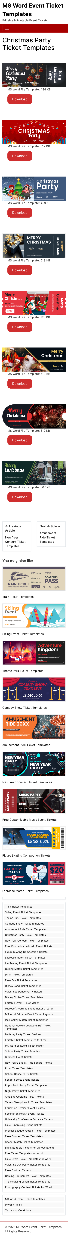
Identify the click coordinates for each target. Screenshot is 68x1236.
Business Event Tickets (18, 1057)
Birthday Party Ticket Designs (23, 1034)
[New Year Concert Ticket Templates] (34, 763)
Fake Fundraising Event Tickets (23, 1125)
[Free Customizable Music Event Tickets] (34, 801)
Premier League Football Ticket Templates (30, 1130)
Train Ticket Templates (18, 596)
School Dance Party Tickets (21, 1074)
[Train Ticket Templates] (34, 578)
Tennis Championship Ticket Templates (28, 1102)
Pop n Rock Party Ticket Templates (26, 1085)
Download (20, 99)
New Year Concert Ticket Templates (15, 542)
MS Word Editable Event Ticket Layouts (29, 1014)
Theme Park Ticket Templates (22, 671)
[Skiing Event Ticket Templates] (34, 615)
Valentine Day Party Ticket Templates (27, 1164)
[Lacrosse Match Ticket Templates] (34, 873)
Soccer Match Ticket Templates (24, 1142)
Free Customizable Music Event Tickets (29, 819)
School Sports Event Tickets (22, 1079)
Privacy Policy (13, 1204)
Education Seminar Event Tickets (25, 1108)
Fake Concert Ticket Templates (24, 1136)
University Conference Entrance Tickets (29, 1119)
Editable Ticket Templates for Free (25, 1040)
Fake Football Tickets (18, 1170)
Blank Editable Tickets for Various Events (29, 1147)
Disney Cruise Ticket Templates (24, 997)
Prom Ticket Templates (19, 1068)
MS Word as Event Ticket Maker (24, 1045)
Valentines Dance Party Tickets (23, 991)
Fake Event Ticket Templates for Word (28, 1158)
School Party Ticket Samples (22, 1051)
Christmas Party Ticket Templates (25, 934)
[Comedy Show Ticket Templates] (34, 689)
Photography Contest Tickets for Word (28, 1187)
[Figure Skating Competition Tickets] (34, 837)
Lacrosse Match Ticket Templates (25, 891)
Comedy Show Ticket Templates (24, 707)
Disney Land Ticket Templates (23, 985)
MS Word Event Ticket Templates (25, 1199)
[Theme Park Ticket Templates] (34, 652)
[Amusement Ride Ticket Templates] (34, 726)
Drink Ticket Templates (19, 974)
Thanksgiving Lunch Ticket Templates (27, 1181)
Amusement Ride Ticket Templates (48, 537)
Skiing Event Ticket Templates (23, 634)
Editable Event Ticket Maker (22, 1002)
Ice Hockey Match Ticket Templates (26, 1019)
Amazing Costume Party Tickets (24, 1096)
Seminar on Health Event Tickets (24, 1113)
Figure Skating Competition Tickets (26, 855)
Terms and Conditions (18, 1210)
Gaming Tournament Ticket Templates (28, 1175)
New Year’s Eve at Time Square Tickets (28, 1062)
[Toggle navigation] (7, 28)
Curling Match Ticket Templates (24, 968)
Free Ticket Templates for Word (24, 1153)
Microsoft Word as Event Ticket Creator (29, 1008)
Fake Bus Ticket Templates (21, 980)
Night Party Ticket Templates (22, 1091)
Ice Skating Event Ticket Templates (26, 963)
